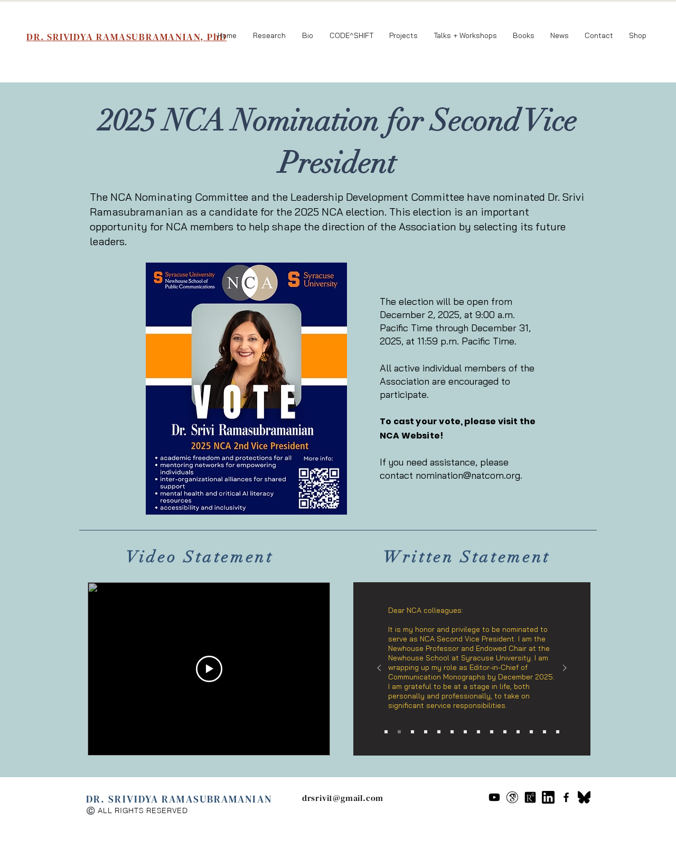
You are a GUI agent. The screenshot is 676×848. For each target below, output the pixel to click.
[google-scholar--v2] (512, 797)
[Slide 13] (544, 731)
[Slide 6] (452, 731)
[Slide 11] (518, 731)
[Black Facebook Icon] (566, 797)
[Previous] (379, 668)
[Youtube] (494, 797)
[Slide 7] (465, 731)
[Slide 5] (438, 731)
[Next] (564, 668)
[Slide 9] (491, 731)
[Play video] (209, 669)
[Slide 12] (531, 731)
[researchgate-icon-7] (530, 797)
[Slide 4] (425, 731)
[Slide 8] (478, 731)
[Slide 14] (557, 731)
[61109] (548, 797)
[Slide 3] (412, 731)
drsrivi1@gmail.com (342, 798)
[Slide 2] (399, 731)
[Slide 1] (386, 731)
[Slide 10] (504, 731)
